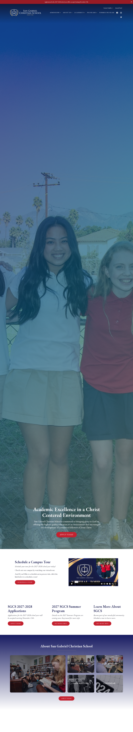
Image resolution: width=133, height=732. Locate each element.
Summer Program (106, 12)
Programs (91, 12)
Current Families (107, 8)
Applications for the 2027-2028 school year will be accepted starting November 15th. (66, 2)
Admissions (55, 12)
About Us (67, 12)
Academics (79, 12)
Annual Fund (118, 8)
